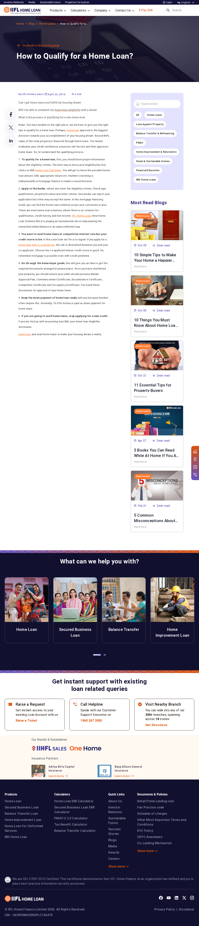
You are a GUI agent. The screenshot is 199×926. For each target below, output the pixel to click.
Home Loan (13, 801)
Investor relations (14, 2)
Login (169, 2)
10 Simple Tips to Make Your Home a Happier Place (155, 257)
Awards (113, 852)
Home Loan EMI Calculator (73, 801)
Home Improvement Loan (23, 820)
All (137, 114)
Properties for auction (77, 2)
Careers (114, 859)
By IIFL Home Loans (30, 94)
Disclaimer (186, 909)
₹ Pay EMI (146, 10)
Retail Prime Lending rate (155, 801)
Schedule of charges (152, 813)
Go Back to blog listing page (41, 45)
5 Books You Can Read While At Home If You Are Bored (157, 452)
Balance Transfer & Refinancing (155, 133)
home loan (73, 130)
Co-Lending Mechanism (154, 843)
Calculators (79, 10)
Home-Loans (47, 23)
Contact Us (123, 10)
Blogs (112, 840)
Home (20, 23)
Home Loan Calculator (48, 170)
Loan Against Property (149, 124)
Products (56, 10)
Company (101, 10)
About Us (115, 801)
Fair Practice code (150, 807)
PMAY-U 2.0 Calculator (71, 818)
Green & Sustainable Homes (153, 161)
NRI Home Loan (16, 837)
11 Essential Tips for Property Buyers (152, 387)
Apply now (24, 334)
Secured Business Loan (22, 807)
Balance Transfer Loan (21, 813)
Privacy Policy (164, 909)
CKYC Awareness (149, 837)
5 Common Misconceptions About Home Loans (154, 517)
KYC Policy (145, 831)
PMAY (139, 142)
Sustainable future (50, 2)
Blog (32, 23)
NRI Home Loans (146, 179)
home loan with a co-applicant (36, 244)
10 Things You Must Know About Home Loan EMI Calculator (156, 322)
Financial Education (148, 170)
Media (32, 2)
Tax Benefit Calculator (70, 824)
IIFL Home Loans (82, 215)
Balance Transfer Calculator (75, 831)
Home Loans (154, 114)
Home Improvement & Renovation (156, 151)
